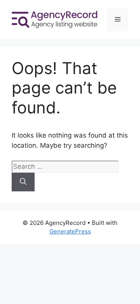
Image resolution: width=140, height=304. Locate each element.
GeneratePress (70, 231)
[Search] (23, 182)
